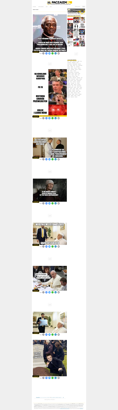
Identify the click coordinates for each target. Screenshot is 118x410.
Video (80, 91)
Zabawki (68, 95)
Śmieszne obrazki (70, 87)
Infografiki (72, 69)
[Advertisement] (50, 389)
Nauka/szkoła (69, 77)
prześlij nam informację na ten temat (64, 408)
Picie (81, 77)
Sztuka (74, 88)
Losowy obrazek (41, 6)
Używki (77, 91)
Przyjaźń (68, 83)
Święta (71, 88)
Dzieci (68, 65)
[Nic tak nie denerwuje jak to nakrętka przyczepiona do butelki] (76, 43)
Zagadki (72, 95)
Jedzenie (79, 69)
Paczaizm (34, 6)
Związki (68, 96)
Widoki (72, 92)
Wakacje (68, 92)
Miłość (76, 74)
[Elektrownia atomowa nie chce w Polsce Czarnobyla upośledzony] (70, 43)
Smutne (75, 87)
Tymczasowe (69, 91)
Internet (76, 69)
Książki (73, 73)
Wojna (79, 92)
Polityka (71, 80)
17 (60, 397)
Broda (78, 61)
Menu (47, 6)
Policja (68, 80)
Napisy (77, 76)
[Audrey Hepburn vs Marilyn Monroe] (76, 32)
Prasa (71, 81)
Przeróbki (74, 81)
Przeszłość (78, 81)
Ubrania (73, 91)
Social (78, 87)
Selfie (72, 85)
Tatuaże (80, 88)
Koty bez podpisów (70, 72)
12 (53, 397)
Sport (68, 88)
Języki (68, 70)
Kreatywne (69, 73)
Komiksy (74, 70)
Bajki (68, 61)
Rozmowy (78, 84)
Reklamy (68, 84)
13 (54, 397)
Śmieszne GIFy (79, 85)
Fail (76, 65)
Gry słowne (77, 66)
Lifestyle (76, 73)
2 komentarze (35, 201)
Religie (72, 84)
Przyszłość (72, 83)
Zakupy (75, 95)
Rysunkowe (69, 85)
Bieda (71, 61)
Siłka (75, 85)
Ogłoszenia (74, 77)
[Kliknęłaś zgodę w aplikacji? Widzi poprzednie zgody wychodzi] (82, 43)
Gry (74, 66)
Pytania (78, 83)
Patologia (78, 77)
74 (63, 397)
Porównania (79, 80)
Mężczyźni (69, 74)
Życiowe (76, 96)
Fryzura (68, 66)
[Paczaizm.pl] (59, 2)
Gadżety (72, 66)
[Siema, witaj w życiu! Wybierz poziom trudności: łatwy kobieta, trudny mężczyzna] (76, 26)
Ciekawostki (74, 62)
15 (57, 397)
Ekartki (74, 65)
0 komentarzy (35, 116)
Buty (81, 61)
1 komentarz (35, 51)
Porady (75, 80)
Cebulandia (69, 62)
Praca (68, 81)
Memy (51, 6)
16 (59, 397)
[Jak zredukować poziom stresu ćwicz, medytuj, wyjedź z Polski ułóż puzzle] (82, 38)
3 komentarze (35, 332)
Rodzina (75, 84)
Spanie (81, 87)
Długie (71, 65)
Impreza (68, 69)
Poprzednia (38, 397)
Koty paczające (76, 72)
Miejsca (72, 74)
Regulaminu (81, 408)
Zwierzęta (72, 96)
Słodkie (77, 88)
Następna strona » (49, 399)
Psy (75, 83)
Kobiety (71, 70)
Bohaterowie (75, 61)
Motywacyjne (69, 76)
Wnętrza (75, 92)
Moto (78, 74)
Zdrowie (78, 95)
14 (56, 397)
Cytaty (77, 62)
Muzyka (73, 76)
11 (51, 397)
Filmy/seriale (80, 65)
